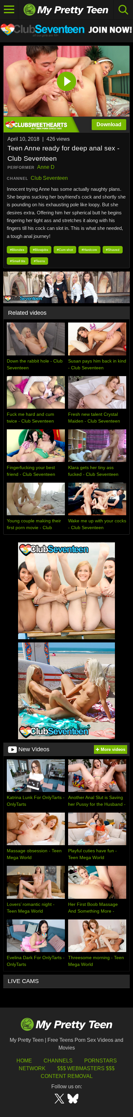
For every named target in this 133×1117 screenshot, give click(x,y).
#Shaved (112, 249)
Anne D (46, 167)
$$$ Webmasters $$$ (86, 1068)
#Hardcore (89, 249)
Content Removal (67, 1076)
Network (32, 1068)
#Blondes (17, 249)
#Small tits (17, 261)
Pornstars (100, 1060)
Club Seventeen (49, 178)
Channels (58, 1060)
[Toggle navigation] (9, 9)
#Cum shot (65, 249)
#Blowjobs (40, 249)
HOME (24, 1060)
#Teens (39, 261)
